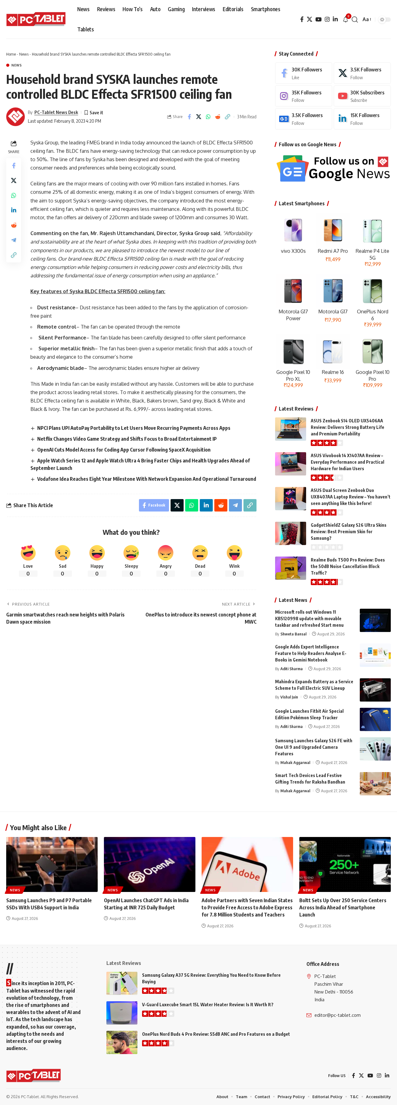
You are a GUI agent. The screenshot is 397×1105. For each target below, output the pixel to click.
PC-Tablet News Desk (56, 112)
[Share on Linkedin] (13, 209)
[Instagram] (327, 19)
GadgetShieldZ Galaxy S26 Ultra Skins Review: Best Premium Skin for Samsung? (348, 531)
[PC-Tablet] (36, 19)
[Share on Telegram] (13, 239)
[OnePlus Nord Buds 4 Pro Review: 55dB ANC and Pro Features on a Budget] (121, 1042)
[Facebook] (302, 19)
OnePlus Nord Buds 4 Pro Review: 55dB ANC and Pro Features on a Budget (216, 1034)
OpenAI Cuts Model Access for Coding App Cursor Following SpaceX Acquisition (124, 450)
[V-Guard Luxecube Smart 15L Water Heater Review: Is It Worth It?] (121, 1013)
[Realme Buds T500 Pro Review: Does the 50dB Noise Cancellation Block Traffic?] (290, 568)
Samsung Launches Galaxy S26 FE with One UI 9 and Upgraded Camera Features (313, 747)
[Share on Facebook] (189, 117)
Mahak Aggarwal (295, 762)
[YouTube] (318, 19)
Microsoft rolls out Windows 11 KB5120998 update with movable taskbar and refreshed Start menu (309, 618)
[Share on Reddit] (218, 117)
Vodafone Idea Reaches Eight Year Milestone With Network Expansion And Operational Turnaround (146, 479)
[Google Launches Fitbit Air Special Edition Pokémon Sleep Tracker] (375, 719)
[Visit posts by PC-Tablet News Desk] (15, 116)
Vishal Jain (289, 696)
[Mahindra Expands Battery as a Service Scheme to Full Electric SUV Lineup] (375, 690)
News (24, 54)
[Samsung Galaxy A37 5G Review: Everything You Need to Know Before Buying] (121, 983)
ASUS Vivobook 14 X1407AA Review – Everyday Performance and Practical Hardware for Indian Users (347, 462)
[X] (309, 19)
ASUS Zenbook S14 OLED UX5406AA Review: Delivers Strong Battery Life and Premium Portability (347, 427)
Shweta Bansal (293, 633)
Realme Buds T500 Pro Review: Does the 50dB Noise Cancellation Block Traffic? (348, 566)
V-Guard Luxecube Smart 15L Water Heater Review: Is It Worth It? (208, 1004)
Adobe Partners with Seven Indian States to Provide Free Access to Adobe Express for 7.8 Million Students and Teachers (247, 907)
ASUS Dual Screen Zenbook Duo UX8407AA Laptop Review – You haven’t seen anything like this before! (350, 497)
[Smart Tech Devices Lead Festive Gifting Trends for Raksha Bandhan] (375, 783)
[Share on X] (198, 117)
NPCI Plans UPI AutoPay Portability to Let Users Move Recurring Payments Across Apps (133, 428)
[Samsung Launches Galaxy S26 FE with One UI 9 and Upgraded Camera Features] (375, 749)
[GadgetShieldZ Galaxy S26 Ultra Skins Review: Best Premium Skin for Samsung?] (290, 533)
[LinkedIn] (335, 19)
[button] (355, 19)
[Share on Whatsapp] (208, 117)
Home (11, 54)
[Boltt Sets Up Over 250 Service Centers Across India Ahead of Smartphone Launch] (345, 864)
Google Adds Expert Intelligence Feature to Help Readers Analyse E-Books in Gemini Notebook (310, 653)
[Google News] (303, 119)
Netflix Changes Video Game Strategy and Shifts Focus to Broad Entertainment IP (127, 439)
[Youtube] (362, 96)
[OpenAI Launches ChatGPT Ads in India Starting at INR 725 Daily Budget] (149, 864)
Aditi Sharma (291, 668)
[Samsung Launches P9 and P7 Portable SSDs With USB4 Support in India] (52, 864)
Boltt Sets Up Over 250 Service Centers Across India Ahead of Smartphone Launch (342, 907)
